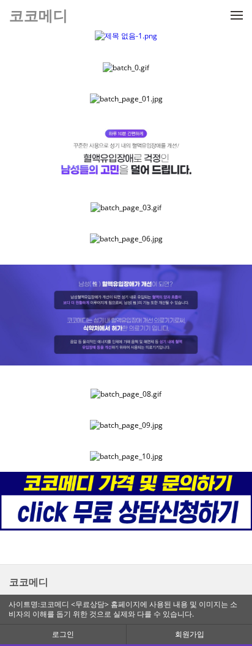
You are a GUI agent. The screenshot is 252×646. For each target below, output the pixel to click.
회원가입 (189, 634)
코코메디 (28, 582)
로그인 (63, 634)
